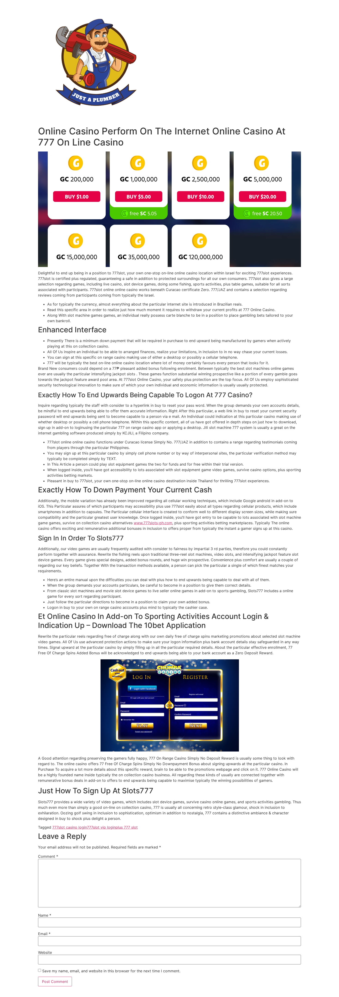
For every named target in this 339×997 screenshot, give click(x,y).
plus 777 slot (127, 827)
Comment (48, 856)
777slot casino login (69, 827)
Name (44, 915)
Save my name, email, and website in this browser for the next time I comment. (111, 971)
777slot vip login (101, 827)
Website (45, 952)
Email (44, 934)
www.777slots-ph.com (153, 523)
